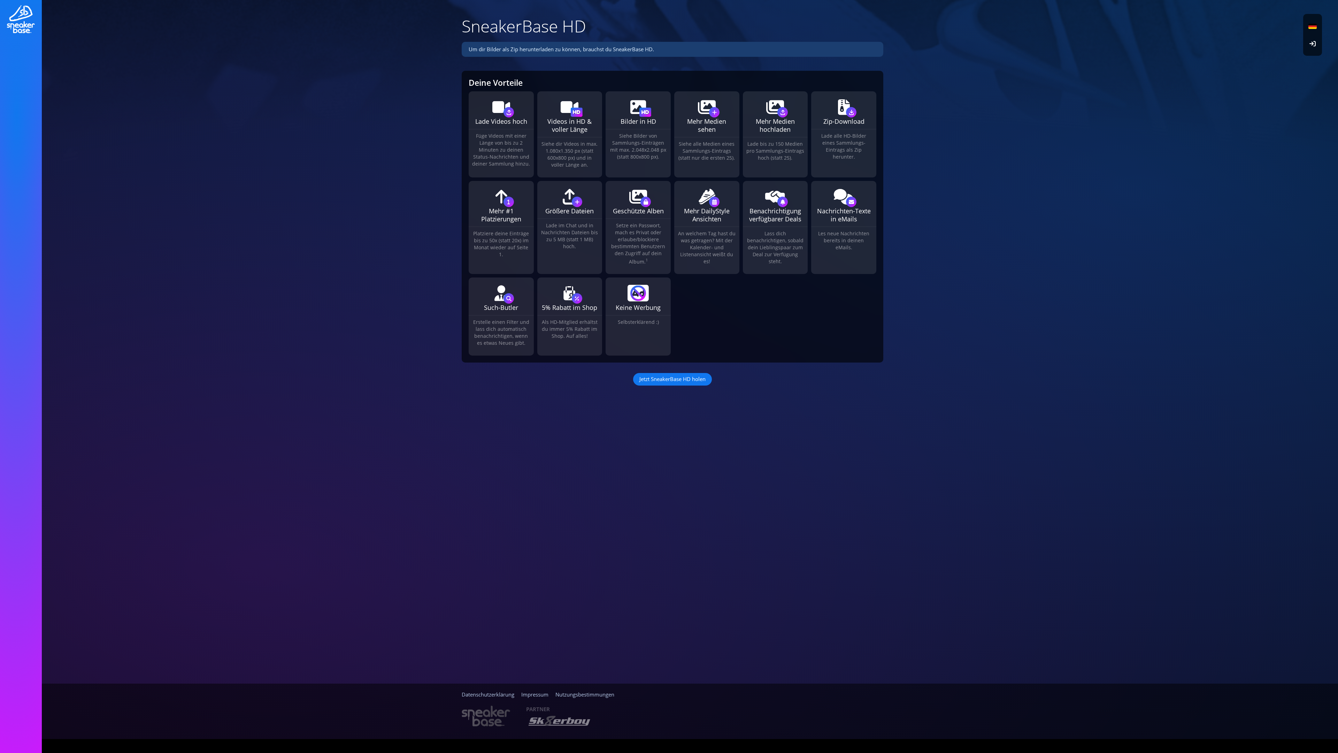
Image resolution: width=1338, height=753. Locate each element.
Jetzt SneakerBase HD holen (672, 378)
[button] (1312, 26)
